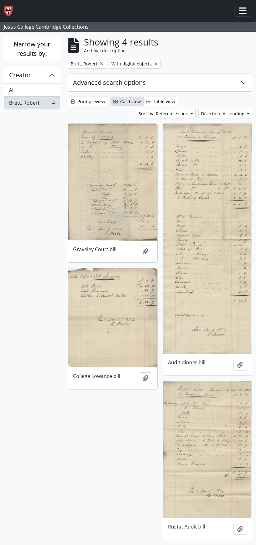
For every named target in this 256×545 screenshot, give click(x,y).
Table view (163, 101)
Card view (130, 101)
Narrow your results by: (32, 49)
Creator (20, 75)
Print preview (90, 101)
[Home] (11, 11)
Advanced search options (109, 82)
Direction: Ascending (223, 114)
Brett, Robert (32, 104)
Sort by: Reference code (164, 114)
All (12, 90)
